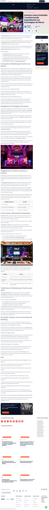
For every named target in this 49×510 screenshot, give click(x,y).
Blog (25, 498)
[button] (25, 31)
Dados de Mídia (26, 500)
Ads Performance (35, 504)
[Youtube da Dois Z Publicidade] (20, 491)
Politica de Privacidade (19, 500)
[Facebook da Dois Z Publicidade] (23, 491)
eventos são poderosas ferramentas (8, 322)
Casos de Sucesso (35, 498)
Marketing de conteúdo (40, 432)
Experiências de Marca (40, 428)
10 (13, 231)
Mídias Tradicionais (35, 506)
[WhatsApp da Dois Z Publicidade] (26, 491)
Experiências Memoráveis (40, 430)
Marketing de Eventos (21, 47)
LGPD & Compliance (18, 498)
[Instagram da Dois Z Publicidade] (17, 491)
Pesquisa (25, 502)
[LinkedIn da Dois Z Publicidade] (14, 491)
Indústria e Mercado (27, 504)
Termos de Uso (18, 502)
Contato (42, 500)
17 (20, 324)
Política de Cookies (18, 504)
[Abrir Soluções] (17, 1)
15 (13, 309)
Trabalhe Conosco (18, 506)
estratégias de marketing (40, 426)
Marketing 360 (26, 506)
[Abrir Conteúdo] (22, 1)
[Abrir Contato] (27, 1)
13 (12, 295)
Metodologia (34, 502)
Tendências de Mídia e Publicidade (29, 12)
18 (16, 336)
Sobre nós (34, 500)
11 (22, 227)
